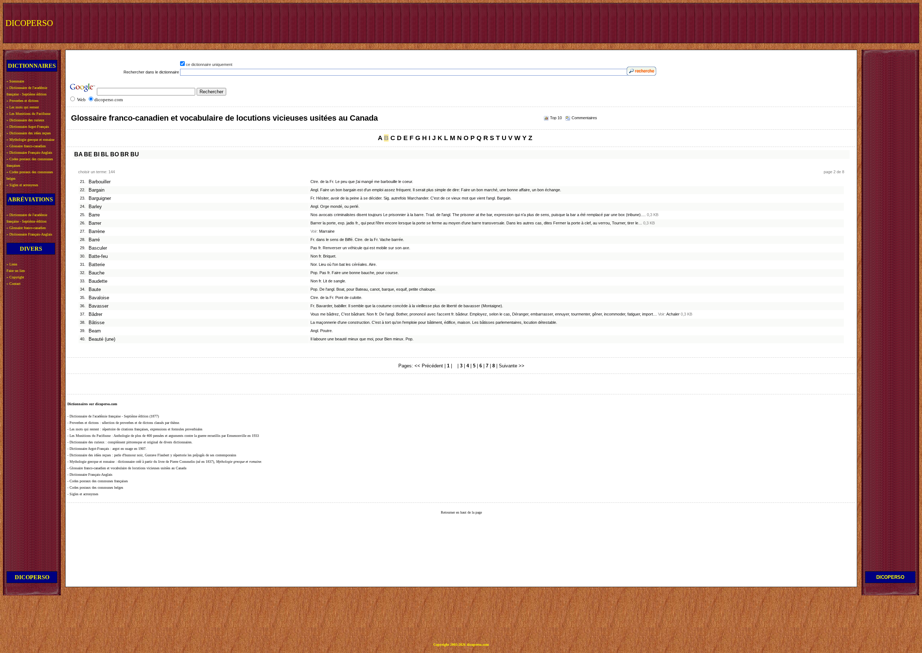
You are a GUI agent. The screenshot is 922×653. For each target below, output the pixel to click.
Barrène (97, 231)
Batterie (97, 264)
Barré (94, 239)
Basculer (98, 248)
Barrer (95, 223)
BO (114, 154)
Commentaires (584, 118)
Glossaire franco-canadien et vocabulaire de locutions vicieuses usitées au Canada (224, 117)
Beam (95, 331)
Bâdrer (95, 314)
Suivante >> (511, 365)
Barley (95, 206)
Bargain (96, 190)
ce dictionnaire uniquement (209, 64)
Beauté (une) (102, 339)
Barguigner (100, 198)
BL (105, 154)
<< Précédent (429, 365)
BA (78, 154)
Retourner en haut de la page (461, 512)
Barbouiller (100, 181)
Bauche (96, 273)
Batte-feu (98, 256)
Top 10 (556, 118)
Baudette (98, 281)
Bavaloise (99, 297)
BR (124, 154)
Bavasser (98, 306)
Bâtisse (96, 322)
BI (96, 154)
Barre (94, 215)
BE (88, 154)
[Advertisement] (784, 22)
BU (134, 154)
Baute (95, 289)
